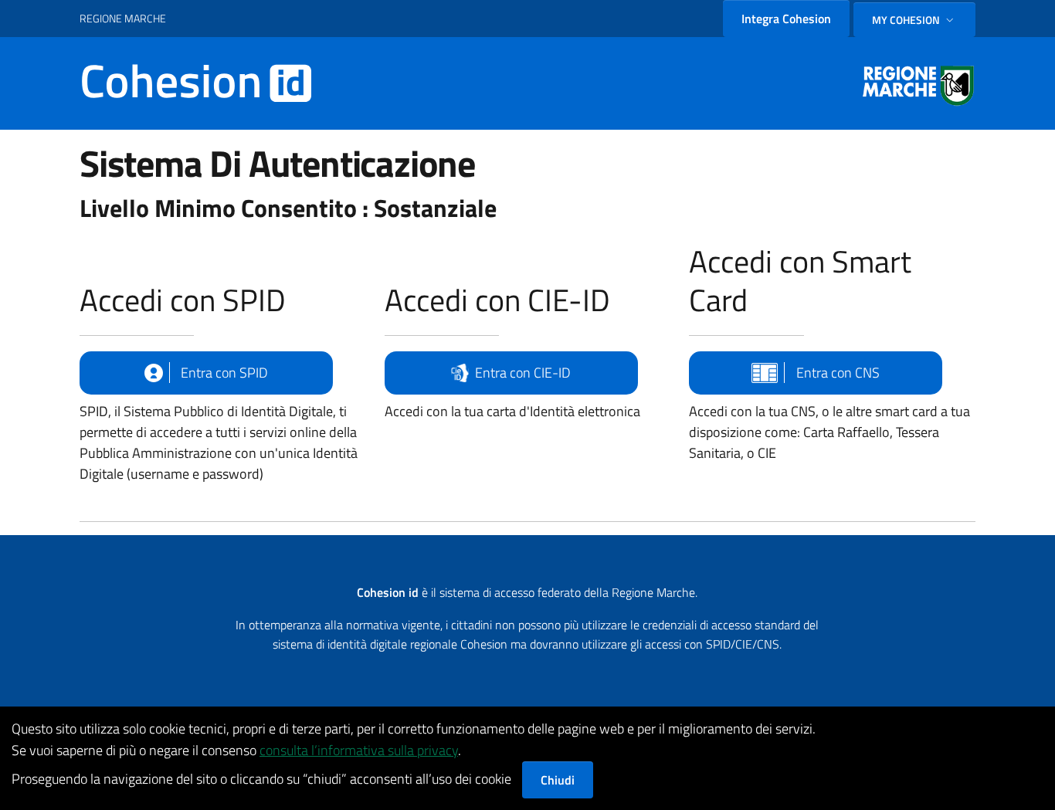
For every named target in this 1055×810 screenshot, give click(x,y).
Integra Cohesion (786, 18)
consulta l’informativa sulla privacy (359, 750)
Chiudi (558, 780)
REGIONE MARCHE (123, 18)
